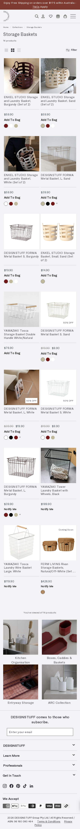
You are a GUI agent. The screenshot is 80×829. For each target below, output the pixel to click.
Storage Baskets (34, 27)
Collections (17, 27)
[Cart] (65, 16)
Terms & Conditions (48, 821)
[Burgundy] (6, 126)
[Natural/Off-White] (43, 592)
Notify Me (10, 509)
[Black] (48, 204)
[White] (11, 126)
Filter (74, 50)
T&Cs (35, 6)
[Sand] (16, 126)
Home (5, 27)
